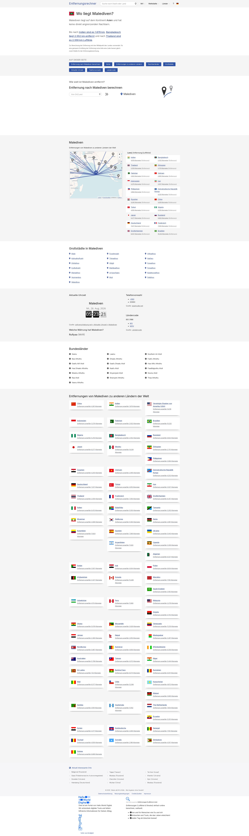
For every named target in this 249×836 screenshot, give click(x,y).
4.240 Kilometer (140, 202)
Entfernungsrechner (82, 3)
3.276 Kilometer (140, 184)
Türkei (133, 207)
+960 (132, 299)
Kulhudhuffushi (77, 258)
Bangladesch (163, 157)
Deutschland (136, 223)
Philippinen (135, 189)
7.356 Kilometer (167, 226)
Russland (161, 215)
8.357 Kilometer (140, 234)
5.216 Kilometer (167, 210)
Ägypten (134, 199)
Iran (159, 181)
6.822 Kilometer (167, 218)
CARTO (120, 197)
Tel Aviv (153, 772)
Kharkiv (153, 776)
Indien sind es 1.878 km (92, 32)
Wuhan (115, 783)
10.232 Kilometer (167, 234)
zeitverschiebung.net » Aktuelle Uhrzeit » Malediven (96, 325)
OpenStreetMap (106, 197)
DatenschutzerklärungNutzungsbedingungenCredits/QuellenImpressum (124, 793)
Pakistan (134, 173)
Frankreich (162, 223)
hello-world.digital (87, 833)
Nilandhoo (75, 282)
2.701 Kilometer (167, 168)
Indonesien (135, 181)
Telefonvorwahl (95, 70)
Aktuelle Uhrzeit (77, 70)
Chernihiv (116, 779)
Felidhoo (150, 277)
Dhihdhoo (75, 263)
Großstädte (169, 64)
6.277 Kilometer (140, 218)
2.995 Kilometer (167, 176)
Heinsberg (80, 783)
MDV (132, 326)
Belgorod (79, 772)
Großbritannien (137, 231)
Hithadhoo (151, 254)
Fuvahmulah (114, 254)
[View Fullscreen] (119, 161)
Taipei (115, 772)
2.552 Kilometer (167, 160)
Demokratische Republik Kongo (165, 190)
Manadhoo (75, 273)
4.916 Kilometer (140, 210)
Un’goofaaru (114, 273)
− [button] (119, 157)
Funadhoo (151, 263)
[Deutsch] (177, 4)
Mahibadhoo (114, 268)
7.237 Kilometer (140, 226)
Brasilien (161, 231)
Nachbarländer (153, 64)
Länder (165, 4)
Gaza (87, 776)
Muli (111, 277)
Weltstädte (152, 4)
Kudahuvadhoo (153, 273)
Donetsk (78, 779)
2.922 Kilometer (140, 176)
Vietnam (161, 173)
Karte (108, 64)
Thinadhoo (113, 258)
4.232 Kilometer (167, 194)
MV (142, 4)
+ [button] (119, 154)
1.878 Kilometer (140, 160)
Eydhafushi (75, 268)
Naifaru (150, 258)
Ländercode (111, 70)
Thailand (134, 165)
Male (73, 254)
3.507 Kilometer (167, 184)
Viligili (111, 263)
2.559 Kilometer (140, 168)
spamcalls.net (137, 306)
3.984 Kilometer (140, 192)
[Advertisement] (153, 32)
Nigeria (161, 207)
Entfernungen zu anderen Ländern (129, 64)
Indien (133, 157)
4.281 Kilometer (167, 202)
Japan (133, 215)
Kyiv (152, 779)
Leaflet (99, 197)
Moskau (116, 776)
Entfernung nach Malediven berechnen (85, 64)
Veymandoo (76, 277)
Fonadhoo (151, 268)
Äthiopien (161, 165)
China (160, 199)
